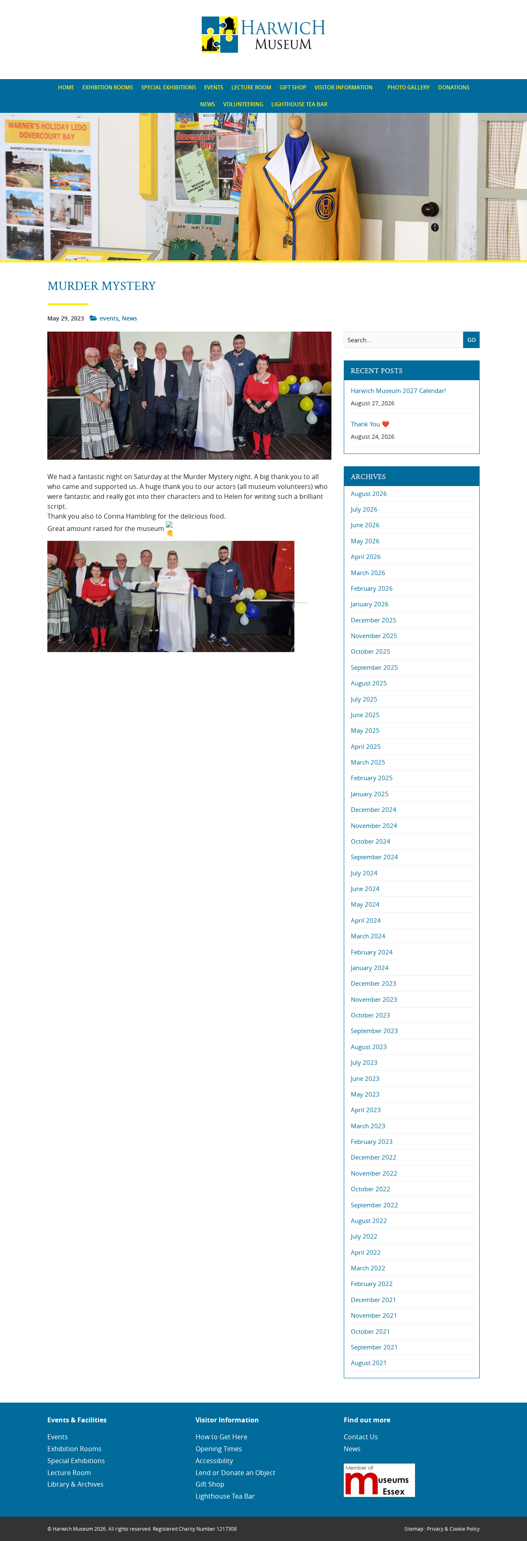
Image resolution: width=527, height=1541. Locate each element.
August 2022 (369, 1220)
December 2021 (373, 1299)
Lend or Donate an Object (235, 1472)
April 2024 (366, 920)
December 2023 (373, 983)
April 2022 (366, 1252)
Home (66, 87)
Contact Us (361, 1436)
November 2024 (374, 825)
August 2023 (369, 1047)
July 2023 (364, 1062)
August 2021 (369, 1363)
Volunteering (243, 104)
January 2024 (370, 967)
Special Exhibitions (168, 87)
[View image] (177, 598)
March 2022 (368, 1268)
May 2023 (365, 1094)
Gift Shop (293, 87)
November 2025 (374, 635)
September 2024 (374, 857)
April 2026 (366, 556)
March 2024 (368, 936)
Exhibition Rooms (107, 87)
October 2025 (370, 651)
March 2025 (368, 762)
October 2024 (370, 841)
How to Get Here (221, 1436)
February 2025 (372, 778)
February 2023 (372, 1141)
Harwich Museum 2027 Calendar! (398, 391)
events (109, 318)
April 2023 (366, 1110)
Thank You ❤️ (370, 424)
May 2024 (365, 904)
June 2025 (365, 715)
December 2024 (373, 809)
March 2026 (368, 572)
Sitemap (413, 1528)
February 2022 (372, 1283)
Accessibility (214, 1460)
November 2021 (374, 1315)
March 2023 (368, 1126)
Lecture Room (251, 87)
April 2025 (366, 746)
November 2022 (374, 1173)
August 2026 (369, 493)
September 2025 (374, 667)
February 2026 (372, 588)
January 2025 (370, 794)
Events (213, 87)
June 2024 (365, 888)
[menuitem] (66, 87)
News (207, 104)
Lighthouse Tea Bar (299, 104)
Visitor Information (344, 87)
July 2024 (364, 873)
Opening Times (219, 1448)
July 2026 (364, 509)
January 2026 (370, 604)
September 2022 (374, 1205)
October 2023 (370, 1015)
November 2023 (374, 999)
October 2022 (370, 1189)
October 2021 (370, 1331)
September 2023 (374, 1031)
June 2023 (365, 1078)
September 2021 (374, 1347)
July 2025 (364, 699)
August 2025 (369, 683)
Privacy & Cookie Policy (453, 1528)
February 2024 (372, 952)
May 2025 (365, 730)
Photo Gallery (408, 87)
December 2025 (373, 620)
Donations (453, 87)
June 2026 (365, 525)
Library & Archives (75, 1484)
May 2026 (365, 541)
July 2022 (364, 1236)
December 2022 (373, 1157)
